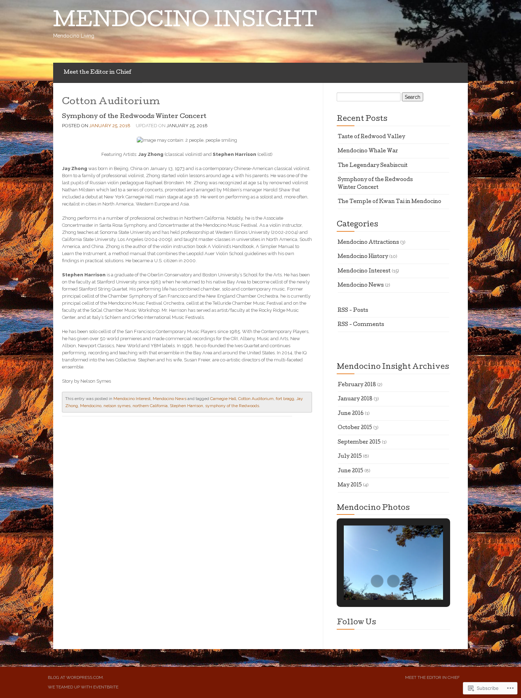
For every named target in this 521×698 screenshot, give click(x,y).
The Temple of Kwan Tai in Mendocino (389, 201)
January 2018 (355, 399)
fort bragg (285, 398)
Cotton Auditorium (256, 398)
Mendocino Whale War (368, 151)
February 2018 (357, 385)
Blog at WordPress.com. (76, 677)
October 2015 (355, 428)
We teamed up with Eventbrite (83, 687)
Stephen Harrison (186, 405)
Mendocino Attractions (368, 242)
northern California (150, 405)
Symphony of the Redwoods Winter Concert (134, 117)
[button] (377, 581)
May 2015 (350, 485)
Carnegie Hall (223, 398)
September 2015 (359, 442)
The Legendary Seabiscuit (373, 165)
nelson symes (116, 405)
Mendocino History (363, 256)
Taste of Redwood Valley (371, 137)
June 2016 (351, 413)
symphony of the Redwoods (232, 405)
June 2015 (350, 471)
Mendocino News (169, 398)
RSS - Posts (353, 310)
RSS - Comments (361, 324)
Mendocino (90, 405)
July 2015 (350, 456)
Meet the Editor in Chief (97, 72)
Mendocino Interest (132, 398)
